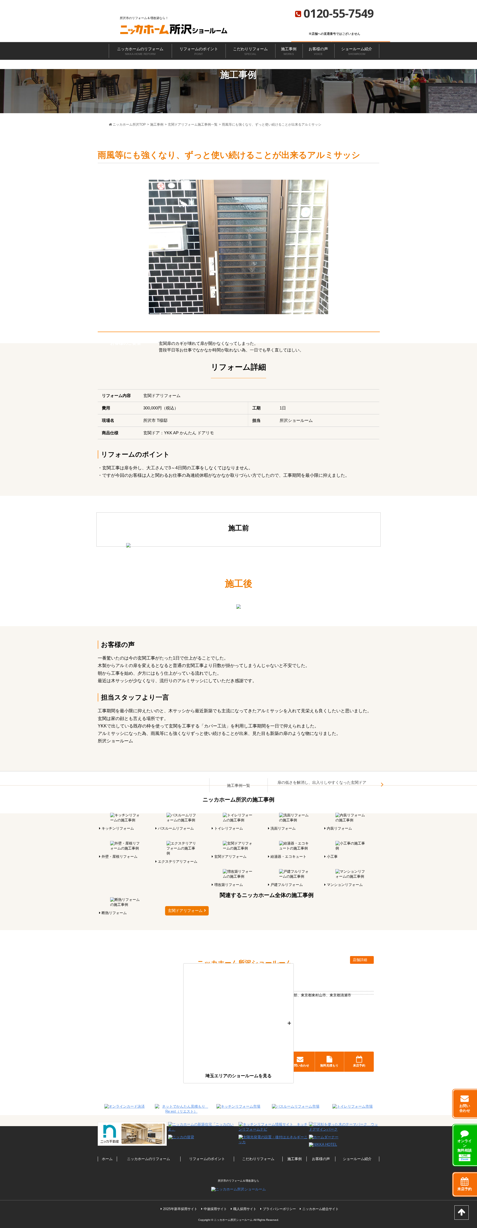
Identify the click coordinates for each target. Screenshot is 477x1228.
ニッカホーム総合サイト (320, 1209)
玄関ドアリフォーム (185, 910)
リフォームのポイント (198, 51)
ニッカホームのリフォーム (140, 51)
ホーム (107, 1159)
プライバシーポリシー (279, 1209)
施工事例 (288, 51)
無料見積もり (329, 1065)
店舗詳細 (360, 960)
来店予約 (359, 1065)
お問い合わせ (300, 1065)
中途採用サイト (215, 1209)
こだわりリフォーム (250, 51)
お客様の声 (318, 51)
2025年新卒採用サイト (180, 1209)
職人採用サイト (244, 1209)
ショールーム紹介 (356, 51)
